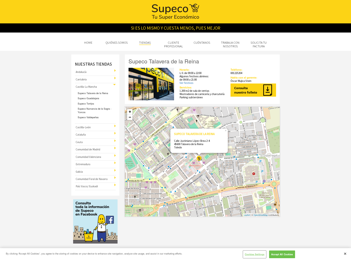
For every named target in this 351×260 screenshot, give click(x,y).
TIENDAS (145, 43)
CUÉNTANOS (202, 43)
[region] (175, 254)
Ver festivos (186, 83)
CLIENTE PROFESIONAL (173, 44)
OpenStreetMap (261, 214)
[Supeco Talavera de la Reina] (199, 158)
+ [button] (130, 111)
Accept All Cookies (282, 254)
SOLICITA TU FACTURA (259, 44)
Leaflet (247, 214)
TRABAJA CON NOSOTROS (230, 44)
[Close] (345, 254)
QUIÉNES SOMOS (116, 43)
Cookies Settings (254, 254)
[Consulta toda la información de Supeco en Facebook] (95, 222)
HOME (88, 43)
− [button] (130, 117)
